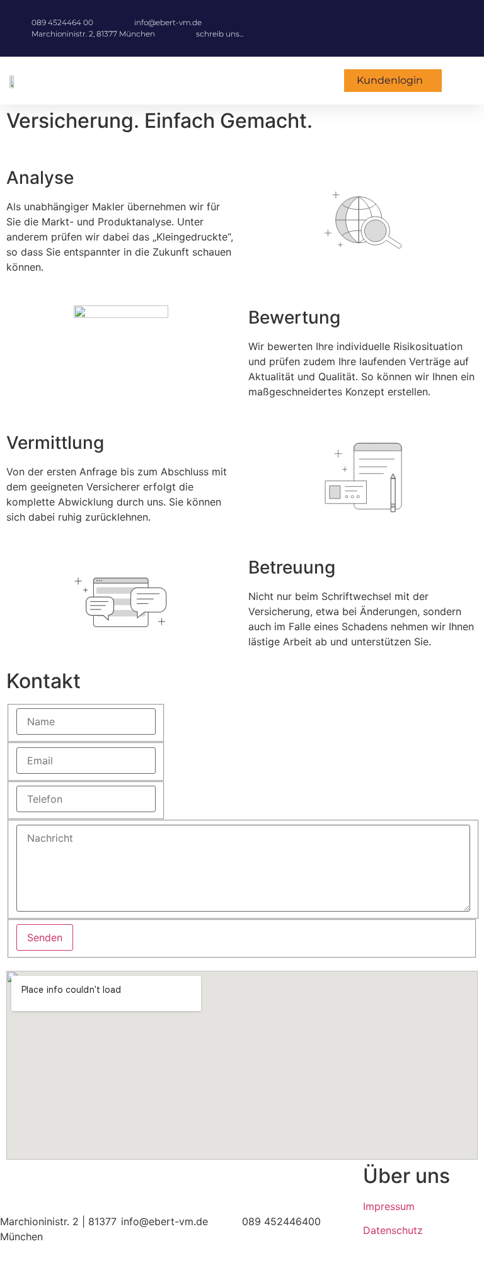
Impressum (389, 1206)
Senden (44, 937)
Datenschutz (393, 1230)
